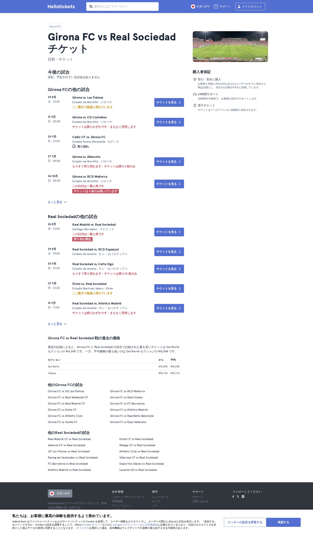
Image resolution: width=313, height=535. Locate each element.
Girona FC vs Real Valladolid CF (68, 397)
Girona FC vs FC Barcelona (127, 403)
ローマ (156, 501)
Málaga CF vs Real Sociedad (137, 445)
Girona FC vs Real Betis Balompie (132, 416)
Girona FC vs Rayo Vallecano (128, 422)
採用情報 (117, 501)
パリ (155, 505)
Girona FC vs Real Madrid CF (66, 403)
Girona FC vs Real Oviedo (126, 397)
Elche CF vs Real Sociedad (136, 439)
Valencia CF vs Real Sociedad (66, 445)
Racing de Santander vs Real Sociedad (73, 457)
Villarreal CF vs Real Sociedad (138, 457)
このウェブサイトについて (128, 497)
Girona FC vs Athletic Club (65, 416)
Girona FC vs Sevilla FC (63, 422)
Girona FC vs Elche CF (62, 409)
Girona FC (55, 26)
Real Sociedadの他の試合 (73, 216)
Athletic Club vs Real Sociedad (139, 451)
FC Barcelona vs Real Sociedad (68, 463)
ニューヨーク (160, 497)
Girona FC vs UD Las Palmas (66, 391)
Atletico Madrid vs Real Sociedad (69, 470)
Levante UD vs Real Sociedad (138, 470)
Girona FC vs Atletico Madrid (129, 409)
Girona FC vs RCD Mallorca (127, 391)
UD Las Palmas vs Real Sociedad (69, 451)
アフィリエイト (121, 505)
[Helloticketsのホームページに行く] (62, 7)
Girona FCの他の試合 (69, 89)
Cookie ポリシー (92, 524)
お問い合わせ (200, 501)
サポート (197, 497)
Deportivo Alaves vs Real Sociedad (141, 463)
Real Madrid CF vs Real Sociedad (69, 439)
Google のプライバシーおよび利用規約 (135, 524)
